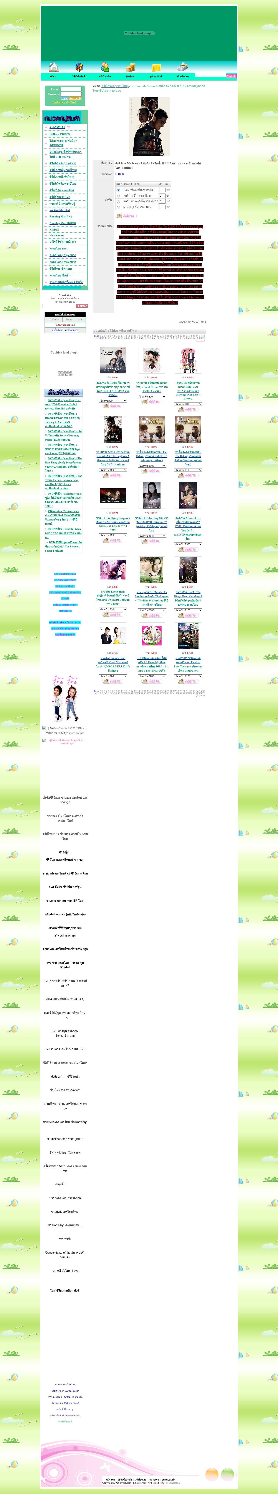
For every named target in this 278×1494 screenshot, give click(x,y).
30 (184, 336)
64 (184, 338)
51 (142, 338)
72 (200, 340)
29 (181, 336)
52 (145, 338)
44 (119, 338)
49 (135, 338)
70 (203, 338)
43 (115, 338)
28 (177, 336)
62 (177, 338)
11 (122, 336)
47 (128, 338)
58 (164, 338)
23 (161, 336)
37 (96, 338)
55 (155, 338)
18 (145, 336)
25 (168, 336)
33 (194, 336)
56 (158, 338)
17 (142, 336)
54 (151, 338)
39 (102, 338)
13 (128, 336)
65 (187, 338)
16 (138, 336)
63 (181, 338)
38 (99, 338)
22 (158, 336)
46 (125, 338)
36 (203, 336)
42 (112, 338)
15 (135, 336)
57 (161, 338)
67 (194, 338)
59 (168, 338)
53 (148, 338)
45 (122, 338)
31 (187, 336)
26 (171, 336)
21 (155, 336)
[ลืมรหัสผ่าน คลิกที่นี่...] (74, 98)
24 (164, 336)
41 (109, 338)
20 (151, 336)
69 (200, 338)
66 (190, 338)
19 (148, 336)
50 (138, 338)
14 (132, 336)
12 (125, 336)
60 (171, 338)
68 (197, 338)
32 (190, 336)
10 (119, 336)
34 (197, 336)
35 (200, 336)
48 (132, 338)
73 (203, 340)
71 (197, 340)
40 (106, 338)
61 (174, 338)
